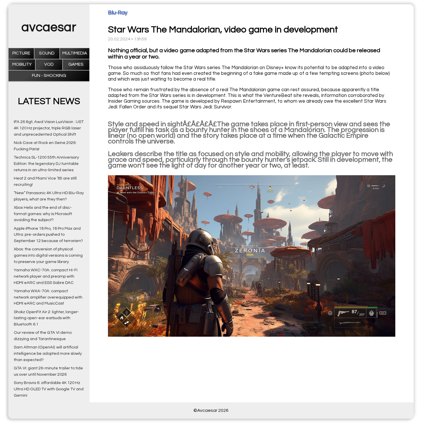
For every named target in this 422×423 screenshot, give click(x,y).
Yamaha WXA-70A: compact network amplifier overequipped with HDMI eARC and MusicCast (48, 297)
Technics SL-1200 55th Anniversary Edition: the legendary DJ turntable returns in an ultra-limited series (46, 163)
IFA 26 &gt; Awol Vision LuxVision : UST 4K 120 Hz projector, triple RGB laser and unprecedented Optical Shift (49, 128)
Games (76, 64)
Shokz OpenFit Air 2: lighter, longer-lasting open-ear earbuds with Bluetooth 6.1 (46, 318)
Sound (47, 53)
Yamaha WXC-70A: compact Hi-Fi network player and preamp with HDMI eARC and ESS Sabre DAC (46, 276)
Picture (21, 53)
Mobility (22, 64)
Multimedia (74, 53)
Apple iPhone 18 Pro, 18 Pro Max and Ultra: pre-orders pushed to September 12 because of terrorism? (48, 234)
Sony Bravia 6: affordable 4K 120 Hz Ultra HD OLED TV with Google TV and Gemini (49, 389)
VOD (49, 64)
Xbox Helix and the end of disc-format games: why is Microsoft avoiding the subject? (43, 213)
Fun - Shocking (49, 75)
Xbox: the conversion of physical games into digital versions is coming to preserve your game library (48, 255)
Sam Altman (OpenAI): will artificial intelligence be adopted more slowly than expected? (48, 353)
